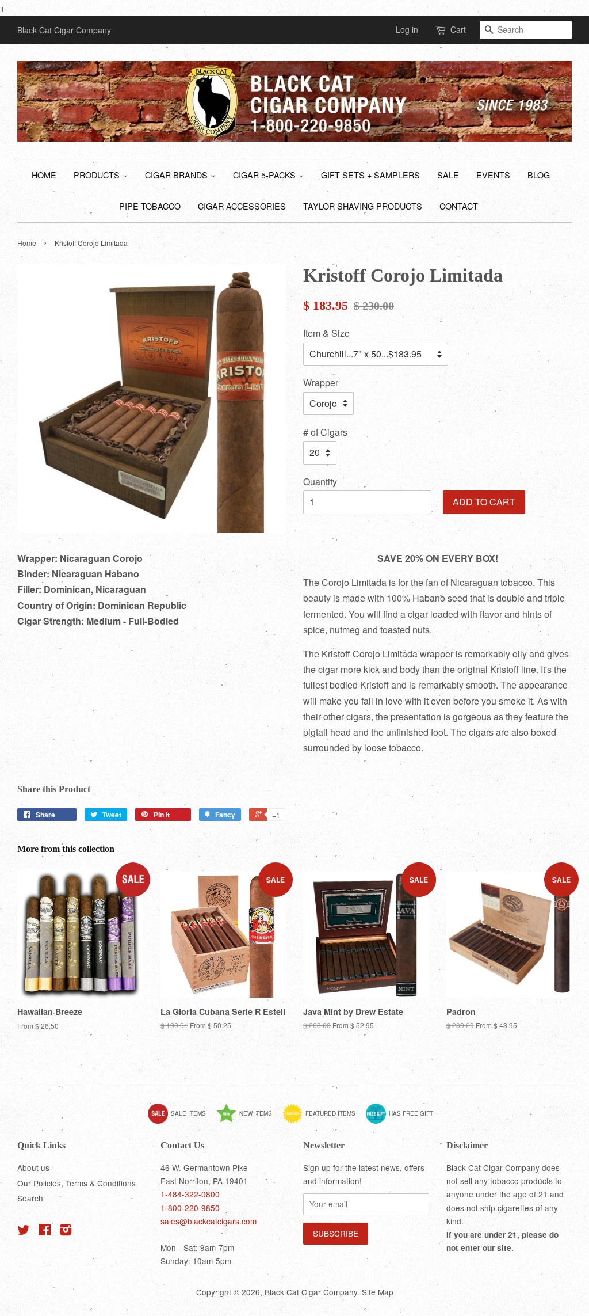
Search (30, 1198)
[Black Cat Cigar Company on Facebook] (44, 1231)
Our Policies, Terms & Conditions (76, 1183)
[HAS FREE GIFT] (404, 1121)
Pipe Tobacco (150, 206)
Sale (448, 175)
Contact (458, 206)
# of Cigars (325, 432)
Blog (538, 175)
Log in (407, 29)
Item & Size (326, 333)
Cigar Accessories (242, 206)
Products (98, 175)
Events (493, 175)
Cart (458, 29)
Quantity (320, 481)
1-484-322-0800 (190, 1194)
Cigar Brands (177, 175)
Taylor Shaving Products (362, 206)
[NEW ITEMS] (248, 1121)
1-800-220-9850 (190, 1208)
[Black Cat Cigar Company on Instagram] (65, 1231)
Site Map (377, 1292)
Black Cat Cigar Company (311, 1292)
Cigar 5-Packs (265, 175)
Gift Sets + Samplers (370, 175)
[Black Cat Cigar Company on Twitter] (23, 1231)
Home (44, 175)
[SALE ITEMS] (181, 1121)
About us (33, 1167)
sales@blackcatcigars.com (208, 1221)
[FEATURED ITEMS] (323, 1121)
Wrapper (320, 382)
